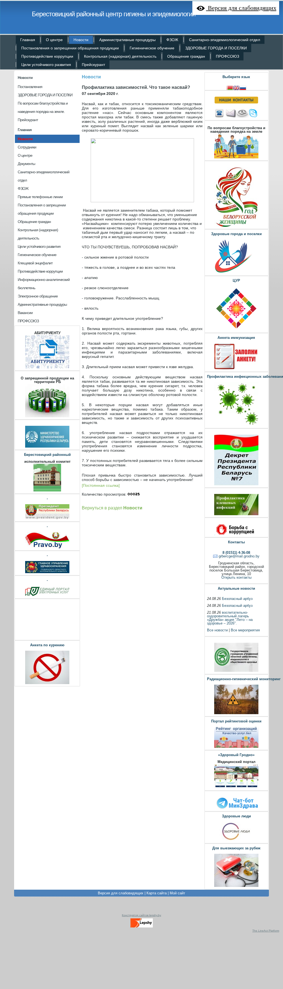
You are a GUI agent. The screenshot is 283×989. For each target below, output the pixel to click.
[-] (47, 519)
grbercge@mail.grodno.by (239, 556)
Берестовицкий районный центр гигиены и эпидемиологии (113, 14)
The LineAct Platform (265, 930)
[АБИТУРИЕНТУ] (47, 368)
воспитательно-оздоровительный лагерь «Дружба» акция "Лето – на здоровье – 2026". (230, 617)
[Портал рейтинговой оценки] (236, 747)
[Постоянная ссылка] (101, 485)
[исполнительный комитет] (47, 491)
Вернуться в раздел (112, 507)
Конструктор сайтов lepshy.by (141, 915)
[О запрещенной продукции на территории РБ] (47, 416)
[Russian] (243, 87)
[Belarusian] (229, 87)
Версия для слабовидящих (120, 893)
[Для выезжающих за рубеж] (236, 886)
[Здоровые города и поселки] (236, 273)
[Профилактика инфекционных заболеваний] (236, 425)
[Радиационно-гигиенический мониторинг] (236, 713)
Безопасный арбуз (237, 599)
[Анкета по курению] (47, 683)
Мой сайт (177, 893)
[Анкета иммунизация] (236, 369)
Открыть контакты (236, 577)
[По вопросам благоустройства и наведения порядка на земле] (236, 158)
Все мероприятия (245, 630)
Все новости (217, 630)
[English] (236, 87)
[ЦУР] (236, 330)
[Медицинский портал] (236, 788)
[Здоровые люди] (236, 840)
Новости (25, 77)
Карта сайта (156, 893)
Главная (25, 129)
